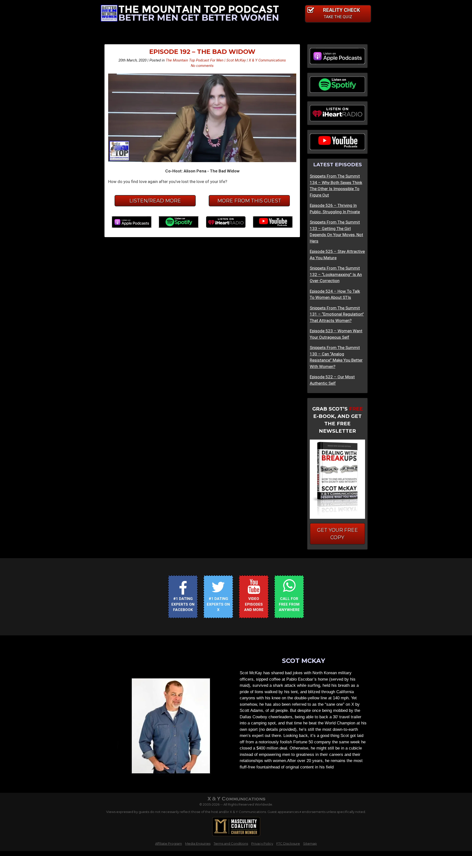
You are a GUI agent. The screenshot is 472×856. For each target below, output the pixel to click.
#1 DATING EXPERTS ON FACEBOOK (182, 604)
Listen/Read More (155, 201)
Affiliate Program (168, 843)
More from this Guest (249, 201)
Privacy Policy (262, 843)
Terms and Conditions (231, 843)
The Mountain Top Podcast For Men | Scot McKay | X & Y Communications (226, 60)
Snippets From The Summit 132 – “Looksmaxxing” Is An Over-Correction (336, 274)
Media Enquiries (197, 843)
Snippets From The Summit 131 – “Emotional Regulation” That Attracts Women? (337, 314)
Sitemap (310, 843)
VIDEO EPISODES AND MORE (254, 604)
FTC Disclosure (288, 843)
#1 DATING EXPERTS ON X (218, 604)
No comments (202, 65)
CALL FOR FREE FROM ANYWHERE (289, 604)
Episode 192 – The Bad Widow (202, 51)
